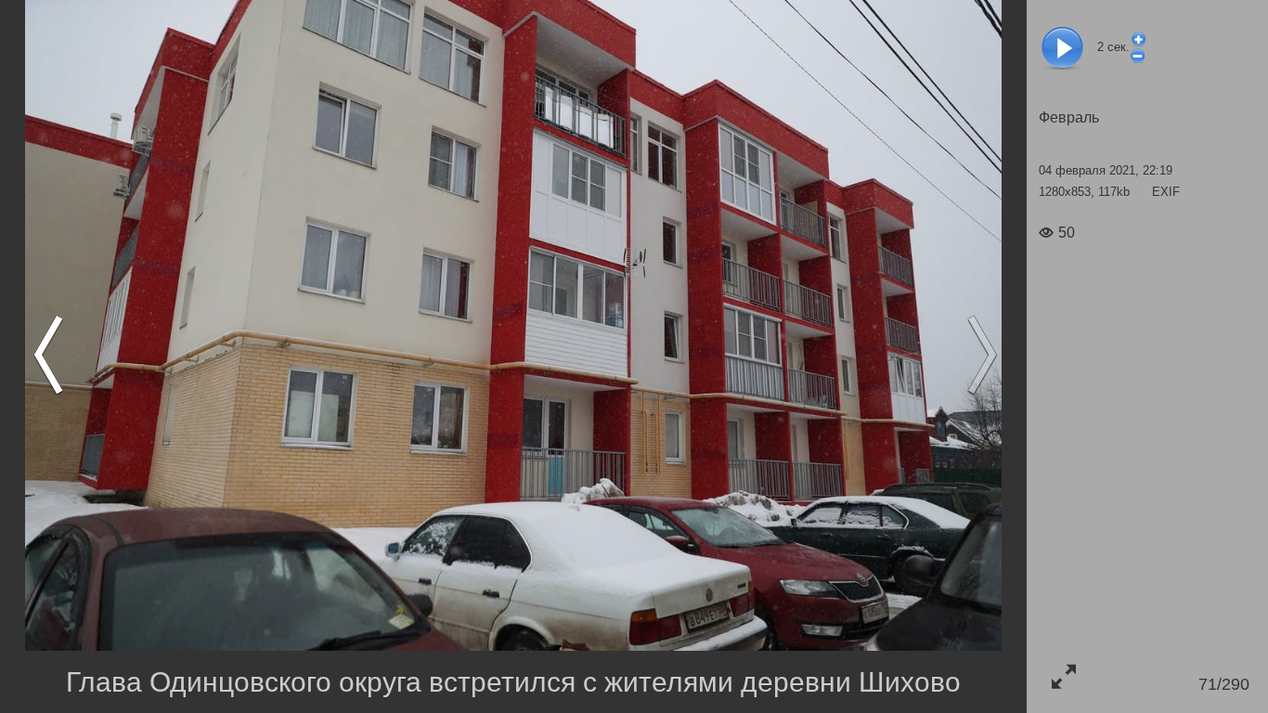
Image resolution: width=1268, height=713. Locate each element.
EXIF (1166, 192)
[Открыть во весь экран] (1063, 676)
